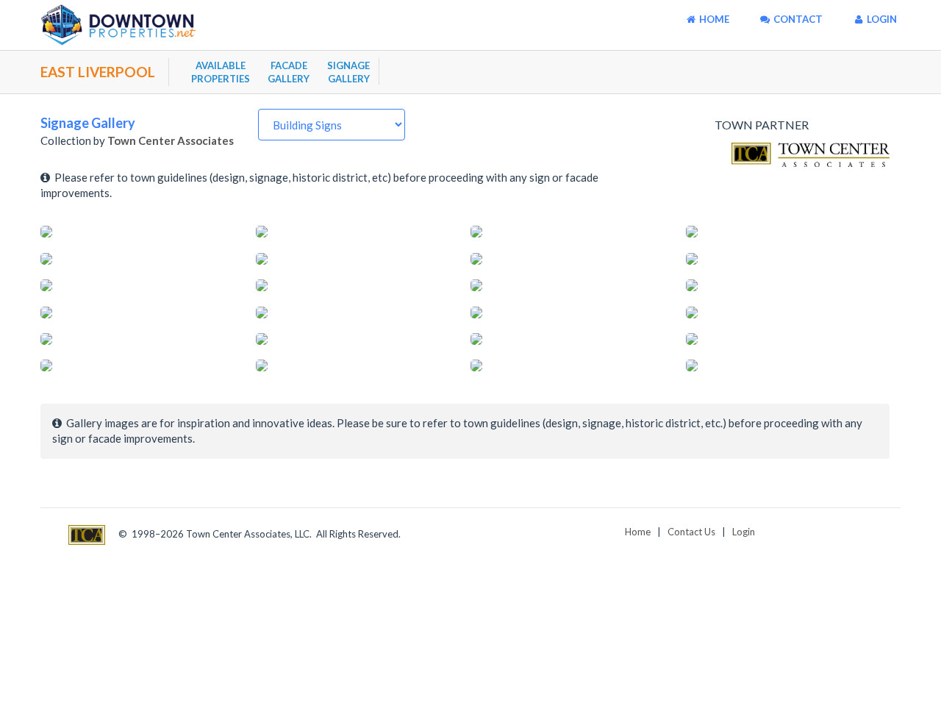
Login (743, 532)
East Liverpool (97, 71)
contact (797, 19)
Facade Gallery (289, 72)
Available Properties (220, 72)
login (881, 19)
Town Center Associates (170, 140)
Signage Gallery (348, 72)
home (713, 19)
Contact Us (691, 532)
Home (638, 532)
